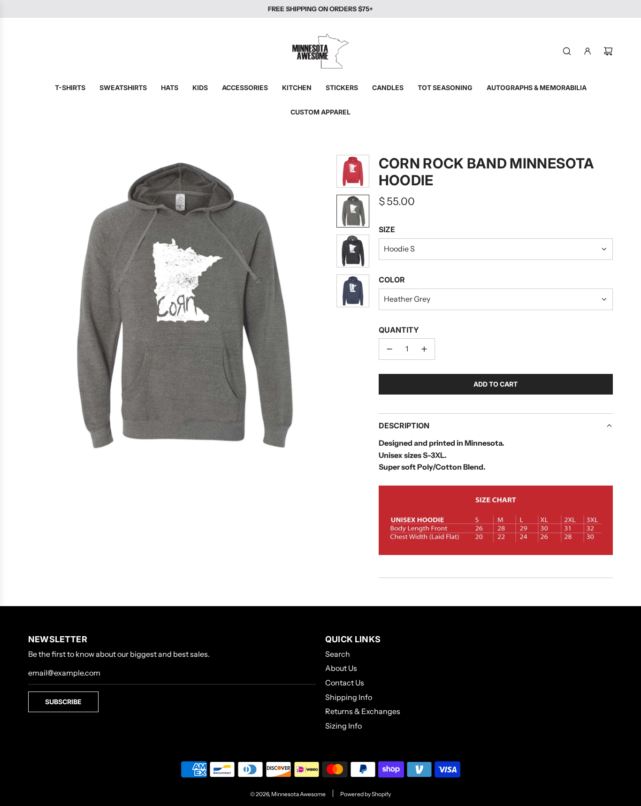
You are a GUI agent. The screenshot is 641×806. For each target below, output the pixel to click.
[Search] (567, 51)
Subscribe (63, 702)
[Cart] (608, 51)
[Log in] (587, 51)
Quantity (399, 330)
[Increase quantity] (424, 349)
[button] (35, 305)
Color (392, 279)
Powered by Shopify (365, 794)
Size (387, 229)
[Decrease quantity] (389, 349)
